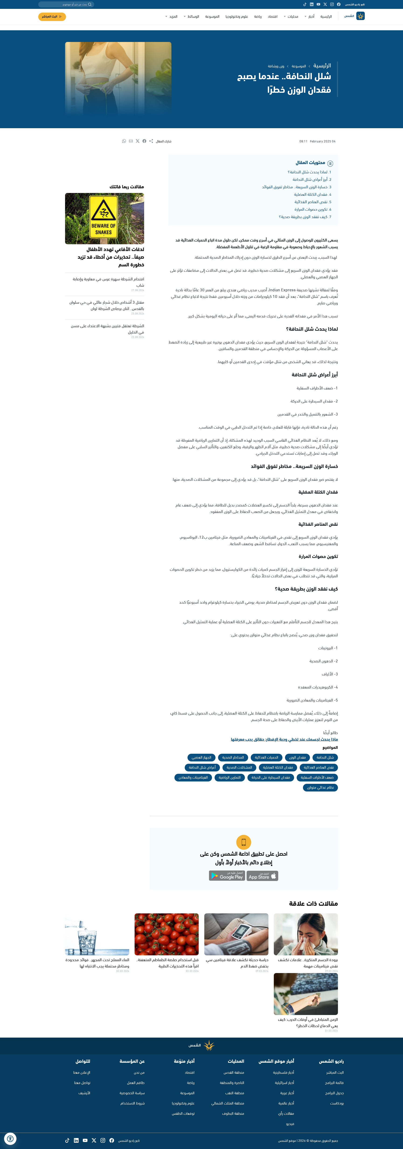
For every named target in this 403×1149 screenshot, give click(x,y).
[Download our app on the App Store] (262, 876)
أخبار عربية (287, 1093)
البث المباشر (49, 16)
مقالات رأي (286, 1113)
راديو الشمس (331, 1061)
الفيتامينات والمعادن (193, 777)
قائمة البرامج (334, 1083)
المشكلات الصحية (239, 767)
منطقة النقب (234, 1093)
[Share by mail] (132, 141)
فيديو (290, 1124)
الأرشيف (84, 1093)
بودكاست (337, 1103)
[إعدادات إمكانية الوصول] (10, 1139)
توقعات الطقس (183, 1113)
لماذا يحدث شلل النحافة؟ (307, 172)
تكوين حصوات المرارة (311, 209)
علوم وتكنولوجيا (237, 16)
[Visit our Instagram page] (332, 4)
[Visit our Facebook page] (338, 4)
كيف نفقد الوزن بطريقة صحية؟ (303, 217)
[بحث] (89, 4)
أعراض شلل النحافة (202, 767)
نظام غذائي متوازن (320, 787)
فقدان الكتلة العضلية (310, 195)
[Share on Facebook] (145, 141)
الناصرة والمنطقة (232, 1083)
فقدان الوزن (297, 757)
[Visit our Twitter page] (325, 4)
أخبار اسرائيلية (284, 1083)
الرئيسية (326, 16)
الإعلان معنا (81, 1072)
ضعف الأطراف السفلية (317, 777)
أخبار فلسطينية (283, 1072)
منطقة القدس (234, 1072)
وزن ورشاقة (276, 66)
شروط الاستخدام (133, 1103)
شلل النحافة (325, 757)
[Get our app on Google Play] (227, 876)
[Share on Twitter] (139, 141)
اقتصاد (273, 16)
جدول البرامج (334, 1093)
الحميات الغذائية (266, 757)
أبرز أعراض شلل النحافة (310, 180)
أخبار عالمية (286, 1103)
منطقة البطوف (233, 1113)
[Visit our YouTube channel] (318, 4)
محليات (293, 16)
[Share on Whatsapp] (125, 141)
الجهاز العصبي (201, 757)
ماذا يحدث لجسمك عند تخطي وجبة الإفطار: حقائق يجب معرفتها (284, 739)
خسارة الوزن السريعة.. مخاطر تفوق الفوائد (294, 187)
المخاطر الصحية (233, 757)
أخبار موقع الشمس (276, 1061)
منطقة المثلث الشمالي (227, 1103)
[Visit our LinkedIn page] (311, 4)
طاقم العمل (136, 1083)
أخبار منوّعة (184, 1061)
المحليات (236, 1061)
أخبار (311, 16)
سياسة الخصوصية (132, 1093)
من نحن (139, 1072)
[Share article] (152, 141)
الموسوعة (212, 16)
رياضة (258, 16)
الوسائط (193, 16)
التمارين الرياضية (230, 777)
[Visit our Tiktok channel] (305, 4)
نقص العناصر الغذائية (311, 202)
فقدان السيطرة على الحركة (271, 777)
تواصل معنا (82, 1083)
